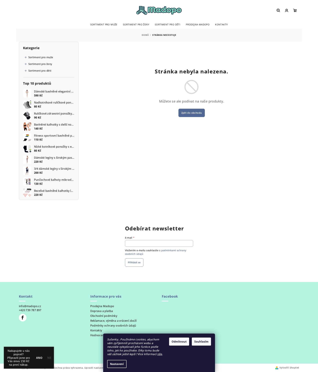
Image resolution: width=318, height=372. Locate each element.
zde (159, 354)
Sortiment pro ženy (40, 64)
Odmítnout (179, 341)
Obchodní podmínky (103, 316)
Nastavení (117, 364)
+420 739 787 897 (30, 310)
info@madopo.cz (30, 306)
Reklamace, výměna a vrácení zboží (113, 321)
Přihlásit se (134, 262)
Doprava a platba (101, 311)
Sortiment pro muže (40, 57)
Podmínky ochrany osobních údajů (113, 325)
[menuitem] (104, 24)
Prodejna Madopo (102, 306)
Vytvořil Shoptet (289, 367)
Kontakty (96, 330)
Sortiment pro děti (39, 70)
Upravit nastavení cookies (99, 367)
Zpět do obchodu (191, 112)
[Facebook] (23, 318)
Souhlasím (201, 341)
